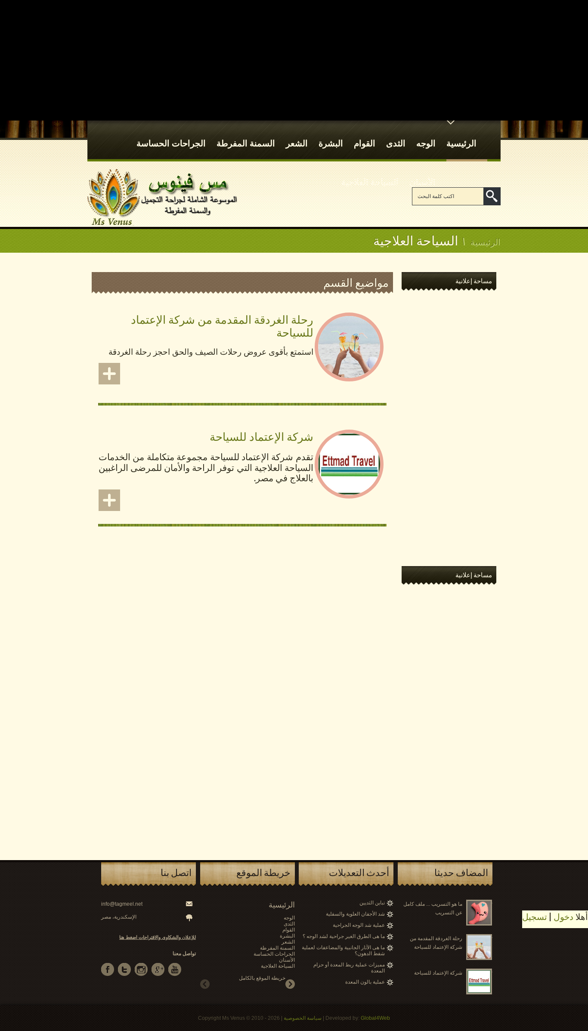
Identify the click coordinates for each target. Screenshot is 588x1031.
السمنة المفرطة (246, 142)
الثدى (395, 142)
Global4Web (375, 1018)
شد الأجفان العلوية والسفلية (355, 914)
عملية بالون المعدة (365, 982)
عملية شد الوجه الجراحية (359, 925)
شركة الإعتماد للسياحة (261, 435)
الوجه (426, 142)
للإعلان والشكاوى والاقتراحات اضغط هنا (157, 937)
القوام (364, 142)
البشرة (331, 142)
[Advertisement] (294, 60)
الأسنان (422, 181)
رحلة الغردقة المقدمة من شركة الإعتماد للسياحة (222, 325)
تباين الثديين (372, 903)
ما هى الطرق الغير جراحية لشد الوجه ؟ (344, 936)
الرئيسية (461, 142)
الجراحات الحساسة (171, 142)
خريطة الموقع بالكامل (262, 978)
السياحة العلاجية (370, 181)
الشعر (297, 142)
